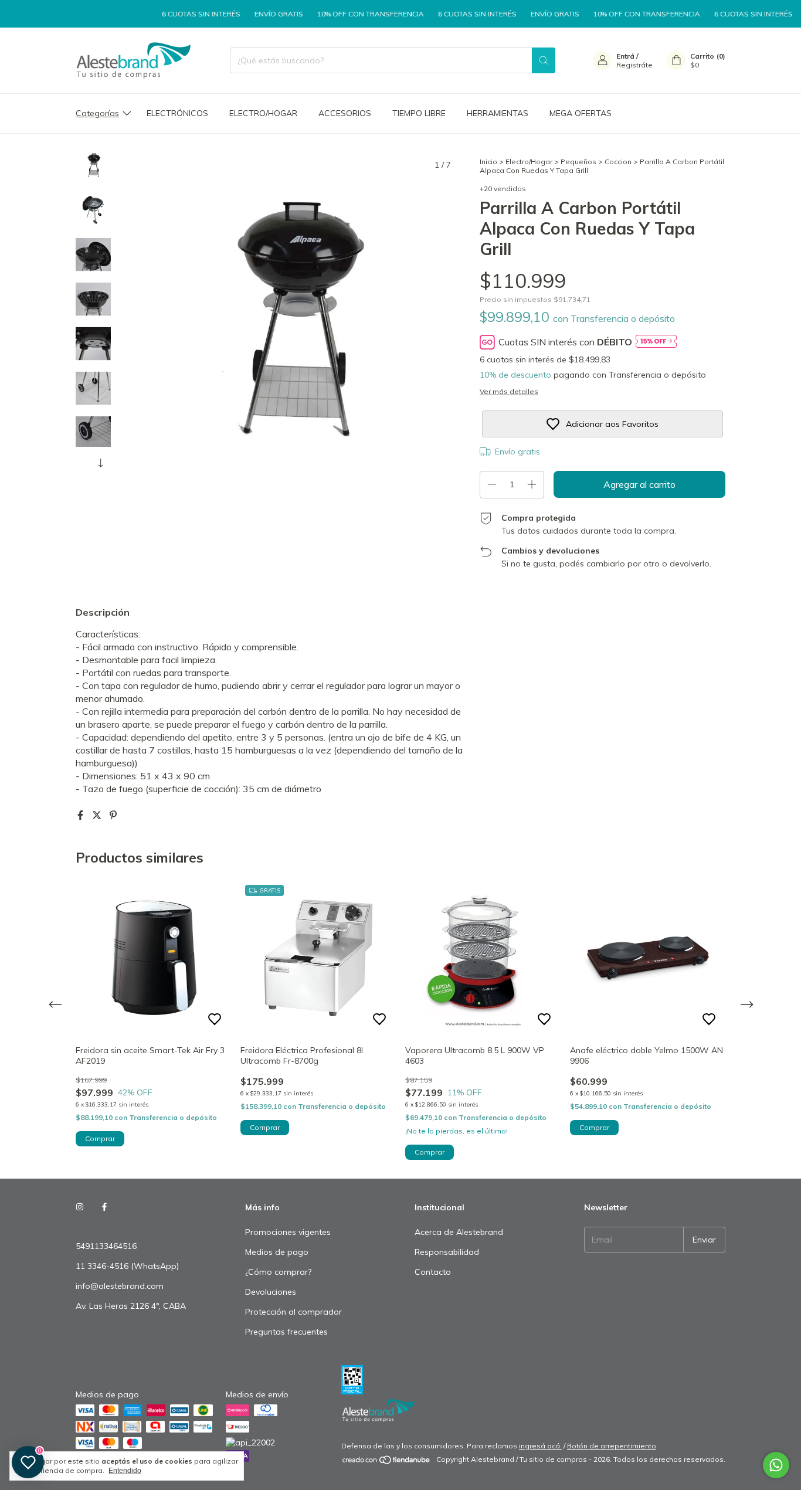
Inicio (488, 161)
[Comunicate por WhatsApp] (776, 1465)
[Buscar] (543, 60)
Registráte (634, 64)
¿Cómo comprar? (278, 1272)
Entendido (124, 1471)
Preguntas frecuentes (286, 1331)
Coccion (618, 161)
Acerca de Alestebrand (459, 1232)
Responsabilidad (447, 1252)
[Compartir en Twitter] (98, 815)
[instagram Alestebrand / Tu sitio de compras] (80, 1207)
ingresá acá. (540, 1445)
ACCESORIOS (344, 113)
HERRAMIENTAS (497, 113)
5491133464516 (106, 1246)
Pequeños (578, 161)
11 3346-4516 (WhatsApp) (127, 1266)
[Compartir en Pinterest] (113, 815)
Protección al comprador (293, 1311)
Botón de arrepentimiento (611, 1445)
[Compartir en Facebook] (81, 815)
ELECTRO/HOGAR (263, 113)
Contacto (433, 1272)
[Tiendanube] (386, 1462)
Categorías (97, 113)
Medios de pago (276, 1252)
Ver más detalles (509, 391)
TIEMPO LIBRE (419, 113)
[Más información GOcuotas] (656, 342)
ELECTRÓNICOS (177, 113)
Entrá (625, 56)
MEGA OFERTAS (580, 113)
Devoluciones (270, 1292)
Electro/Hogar (528, 161)
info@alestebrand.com (120, 1286)
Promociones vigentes (288, 1232)
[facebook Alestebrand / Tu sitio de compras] (104, 1207)
